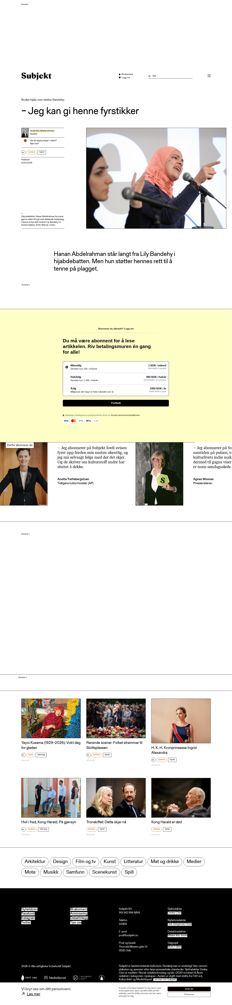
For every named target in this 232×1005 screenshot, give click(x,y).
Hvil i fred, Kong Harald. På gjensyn (48, 822)
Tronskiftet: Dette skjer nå (106, 822)
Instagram (28, 918)
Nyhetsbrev (29, 909)
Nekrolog (41, 755)
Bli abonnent (78, 909)
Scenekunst (104, 872)
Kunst (30, 755)
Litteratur (133, 861)
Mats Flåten (174, 947)
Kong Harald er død (166, 822)
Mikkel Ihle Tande (177, 935)
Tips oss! (34, 144)
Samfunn (31, 152)
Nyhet (41, 152)
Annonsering (79, 913)
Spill (129, 872)
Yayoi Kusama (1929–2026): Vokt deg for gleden (50, 745)
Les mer (33, 994)
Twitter (26, 922)
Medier (194, 861)
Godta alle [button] (189, 989)
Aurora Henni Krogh (42, 131)
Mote (30, 872)
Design (60, 861)
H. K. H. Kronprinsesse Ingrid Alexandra (174, 750)
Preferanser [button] (189, 994)
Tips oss (75, 922)
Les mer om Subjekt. (165, 979)
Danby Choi (174, 913)
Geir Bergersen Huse (180, 924)
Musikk (50, 872)
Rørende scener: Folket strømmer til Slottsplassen (114, 745)
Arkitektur (35, 861)
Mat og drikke (165, 861)
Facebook (28, 913)
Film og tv (86, 861)
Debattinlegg (79, 918)
